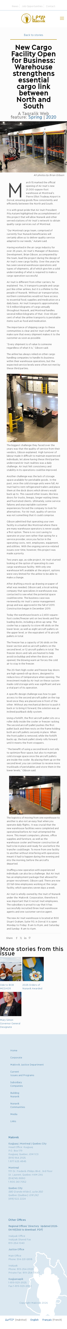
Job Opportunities (32, 5)
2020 (51, 116)
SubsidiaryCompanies (16, 1084)
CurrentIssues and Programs (22, 1073)
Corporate (16, 1057)
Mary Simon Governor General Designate (10, 1023)
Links (13, 1120)
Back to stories (33, 34)
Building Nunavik (14, 1094)
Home (13, 1050)
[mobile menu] (62, 18)
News (15, 5)
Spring (35, 116)
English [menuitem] (34, 1319)
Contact (50, 5)
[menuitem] (15, 1319)
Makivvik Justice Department (27, 1064)
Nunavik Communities (17, 1105)
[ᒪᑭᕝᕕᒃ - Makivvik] (33, 17)
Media (13, 1113)
